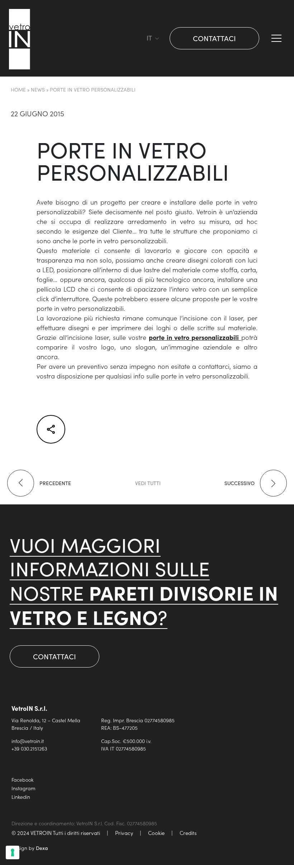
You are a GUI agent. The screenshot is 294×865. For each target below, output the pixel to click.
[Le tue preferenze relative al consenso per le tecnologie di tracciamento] (12, 852)
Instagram (23, 788)
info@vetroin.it (27, 740)
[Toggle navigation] (138, 38)
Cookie (156, 832)
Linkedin (20, 796)
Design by (29, 847)
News (38, 89)
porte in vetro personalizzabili (195, 337)
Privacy (124, 832)
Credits (188, 832)
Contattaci (214, 38)
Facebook (22, 779)
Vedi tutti (148, 483)
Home (18, 89)
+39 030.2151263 (29, 748)
